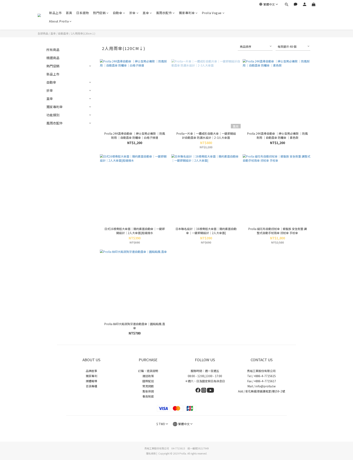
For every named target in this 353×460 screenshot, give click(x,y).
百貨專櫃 (91, 386)
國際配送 (148, 381)
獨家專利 (91, 376)
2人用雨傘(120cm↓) (83, 33)
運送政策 (148, 376)
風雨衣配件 (164, 13)
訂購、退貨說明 (148, 371)
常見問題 (148, 386)
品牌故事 (91, 371)
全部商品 (43, 33)
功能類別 (52, 114)
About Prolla (59, 21)
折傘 (132, 13)
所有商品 (52, 49)
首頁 (69, 13)
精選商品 (52, 57)
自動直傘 (63, 33)
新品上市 (55, 13)
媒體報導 (91, 381)
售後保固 (148, 391)
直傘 (146, 13)
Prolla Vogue (212, 13)
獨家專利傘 (187, 13)
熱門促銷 (99, 13)
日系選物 (82, 13)
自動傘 (117, 13)
